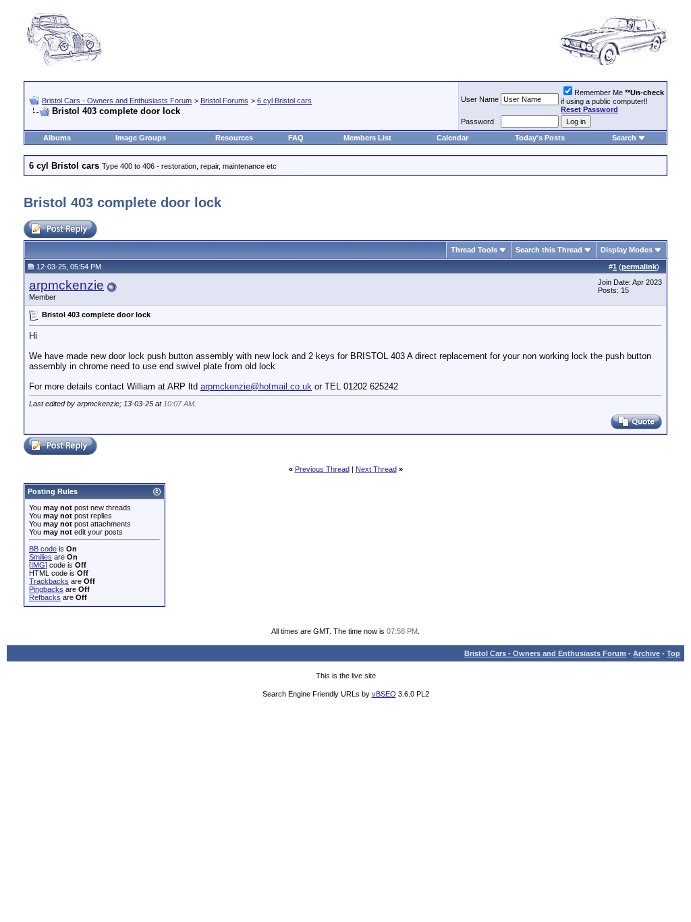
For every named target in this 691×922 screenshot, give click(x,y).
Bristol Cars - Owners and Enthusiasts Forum (117, 101)
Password (477, 121)
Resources (234, 138)
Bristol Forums (224, 101)
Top (673, 653)
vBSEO (384, 694)
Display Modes (627, 250)
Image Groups (140, 138)
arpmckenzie (66, 285)
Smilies (40, 557)
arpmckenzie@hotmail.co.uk (256, 386)
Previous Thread (322, 469)
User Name (480, 99)
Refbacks (45, 597)
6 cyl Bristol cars (284, 101)
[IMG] (38, 565)
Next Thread (376, 469)
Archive (646, 653)
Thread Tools (474, 250)
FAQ (296, 138)
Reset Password (589, 109)
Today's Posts (540, 138)
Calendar (452, 138)
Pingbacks (46, 589)
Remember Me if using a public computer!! (612, 100)
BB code (43, 549)
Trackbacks (49, 581)
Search (624, 138)
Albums (57, 138)
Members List (367, 138)
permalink (639, 267)
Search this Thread (549, 250)
